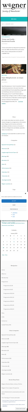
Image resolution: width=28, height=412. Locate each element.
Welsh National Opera (20, 223)
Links (3, 317)
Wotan (12, 225)
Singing (13, 220)
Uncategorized (5, 180)
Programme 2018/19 (9, 309)
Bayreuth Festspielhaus (8, 144)
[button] (26, 193)
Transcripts (5, 176)
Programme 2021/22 (9, 297)
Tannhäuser (18, 220)
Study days (4, 172)
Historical (4, 148)
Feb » (6, 255)
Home (13, 214)
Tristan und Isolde (20, 57)
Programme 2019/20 (9, 305)
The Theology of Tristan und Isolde (11, 397)
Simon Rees (9, 220)
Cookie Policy (14, 212)
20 (3, 247)
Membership (5, 277)
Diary (3, 313)
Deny (14, 205)
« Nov (3, 255)
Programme (5, 281)
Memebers (4, 160)
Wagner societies (6, 184)
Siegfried (4, 220)
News (3, 164)
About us (4, 274)
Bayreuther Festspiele (10, 57)
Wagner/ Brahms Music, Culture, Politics (12, 384)
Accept (14, 201)
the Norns (23, 220)
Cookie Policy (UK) (6, 325)
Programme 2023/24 (9, 293)
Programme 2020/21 (9, 301)
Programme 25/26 (8, 285)
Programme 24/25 (8, 289)
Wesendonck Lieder (6, 225)
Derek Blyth (4, 43)
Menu (15, 19)
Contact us (4, 133)
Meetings (4, 75)
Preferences (14, 209)
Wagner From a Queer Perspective (10, 388)
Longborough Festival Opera (9, 152)
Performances (6, 37)
